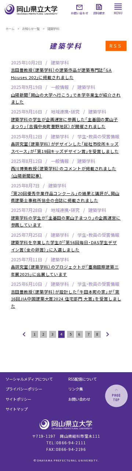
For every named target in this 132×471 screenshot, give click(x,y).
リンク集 (75, 389)
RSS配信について (82, 379)
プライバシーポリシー (24, 389)
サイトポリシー (18, 399)
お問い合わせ (79, 399)
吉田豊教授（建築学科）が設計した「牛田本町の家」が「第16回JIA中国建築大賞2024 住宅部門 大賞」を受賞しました (66, 299)
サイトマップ (16, 409)
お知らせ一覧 (31, 28)
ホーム (10, 28)
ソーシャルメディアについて (29, 379)
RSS (116, 45)
